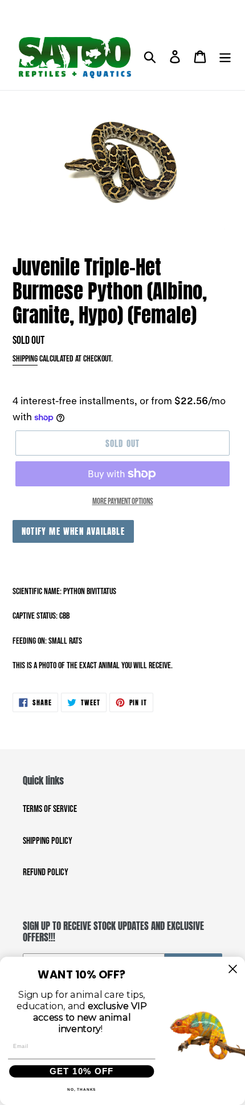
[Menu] (225, 57)
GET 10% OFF (81, 1071)
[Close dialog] (232, 969)
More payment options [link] (122, 501)
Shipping (25, 359)
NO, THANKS (81, 1089)
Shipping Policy (47, 841)
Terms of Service (50, 809)
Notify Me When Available (73, 531)
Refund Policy (45, 872)
